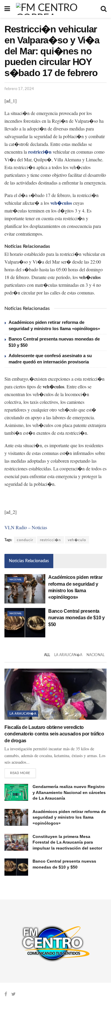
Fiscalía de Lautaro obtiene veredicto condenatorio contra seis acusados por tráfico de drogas (54, 734)
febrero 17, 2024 (19, 89)
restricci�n (50, 540)
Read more (20, 773)
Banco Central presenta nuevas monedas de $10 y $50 (76, 618)
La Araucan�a (68, 655)
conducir (25, 540)
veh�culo (77, 540)
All (47, 655)
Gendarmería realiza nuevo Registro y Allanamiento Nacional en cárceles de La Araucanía (69, 792)
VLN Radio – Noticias (25, 527)
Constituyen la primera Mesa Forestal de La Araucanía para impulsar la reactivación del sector (67, 842)
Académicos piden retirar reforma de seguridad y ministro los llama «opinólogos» (69, 817)
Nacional (15, 580)
